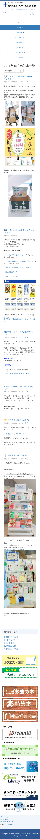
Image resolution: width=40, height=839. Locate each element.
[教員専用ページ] (20, 672)
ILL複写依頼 (9, 640)
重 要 (26, 337)
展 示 (26, 423)
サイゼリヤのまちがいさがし (15, 255)
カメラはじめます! (11, 276)
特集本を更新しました (17, 455)
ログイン (33, 14)
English (10, 824)
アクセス (6, 817)
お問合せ (6, 819)
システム (28, 392)
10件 (19, 71)
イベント (28, 82)
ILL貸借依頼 (9, 642)
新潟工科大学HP (8, 821)
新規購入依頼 (10, 645)
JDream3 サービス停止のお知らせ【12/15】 (18, 387)
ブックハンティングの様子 (15, 549)
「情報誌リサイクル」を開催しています (19, 77)
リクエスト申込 (11, 648)
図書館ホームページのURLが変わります (19, 332)
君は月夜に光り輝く (12, 272)
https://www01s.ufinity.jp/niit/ (19, 373)
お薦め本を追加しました (18, 419)
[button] (20, 37)
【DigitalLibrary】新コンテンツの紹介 (19, 231)
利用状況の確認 (11, 637)
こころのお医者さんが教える (15, 261)
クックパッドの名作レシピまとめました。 (19, 267)
